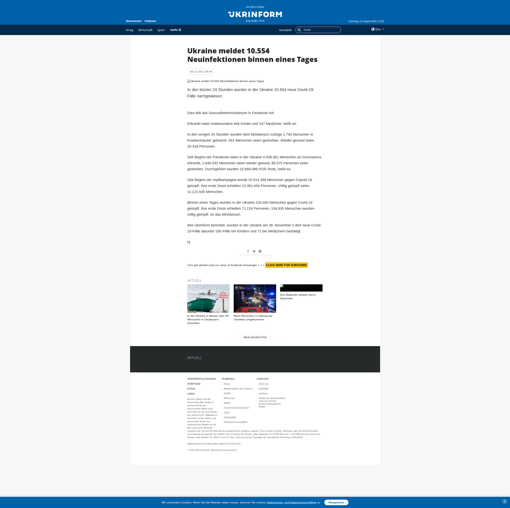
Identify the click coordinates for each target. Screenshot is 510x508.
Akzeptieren (336, 502)
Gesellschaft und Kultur (236, 407)
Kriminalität (230, 417)
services (263, 393)
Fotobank (150, 21)
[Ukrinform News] (255, 14)
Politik (227, 393)
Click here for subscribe (286, 265)
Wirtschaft (145, 30)
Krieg (129, 30)
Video (191, 394)
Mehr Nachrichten (255, 337)
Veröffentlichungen (201, 379)
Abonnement (133, 21)
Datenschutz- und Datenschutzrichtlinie (291, 502)
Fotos (191, 389)
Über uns (264, 384)
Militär (227, 403)
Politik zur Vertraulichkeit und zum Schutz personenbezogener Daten (272, 402)
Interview (193, 384)
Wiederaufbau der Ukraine (238, 388)
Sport (161, 30)
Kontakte (285, 30)
